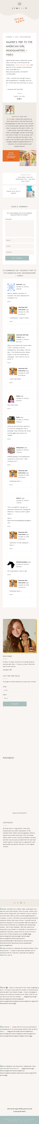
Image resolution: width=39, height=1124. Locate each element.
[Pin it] (20, 99)
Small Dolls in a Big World (23, 1119)
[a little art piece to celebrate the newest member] (19, 967)
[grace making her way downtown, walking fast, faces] (19, 1084)
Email (4, 686)
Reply (9, 301)
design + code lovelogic (21, 1121)
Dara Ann (23, 117)
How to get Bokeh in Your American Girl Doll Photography (11, 158)
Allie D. (18, 498)
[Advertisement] (19, 731)
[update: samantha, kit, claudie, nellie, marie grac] (19, 927)
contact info (7, 669)
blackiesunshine (21, 562)
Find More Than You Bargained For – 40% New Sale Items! (25, 179)
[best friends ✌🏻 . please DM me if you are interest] (19, 1045)
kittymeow (20, 447)
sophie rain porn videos (22, 65)
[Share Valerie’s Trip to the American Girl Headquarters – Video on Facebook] (17, 99)
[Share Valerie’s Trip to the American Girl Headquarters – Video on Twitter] (19, 99)
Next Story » (13, 189)
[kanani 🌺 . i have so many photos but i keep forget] (19, 1006)
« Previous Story (25, 175)
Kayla (18, 396)
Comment (8, 219)
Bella (18, 417)
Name (5, 694)
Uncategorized (25, 37)
